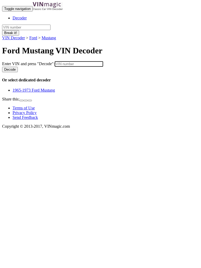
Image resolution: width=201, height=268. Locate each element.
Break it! (10, 33)
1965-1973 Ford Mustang (34, 90)
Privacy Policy (25, 112)
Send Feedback (25, 117)
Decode (10, 69)
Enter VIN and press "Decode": (28, 64)
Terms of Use (24, 108)
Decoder (20, 18)
